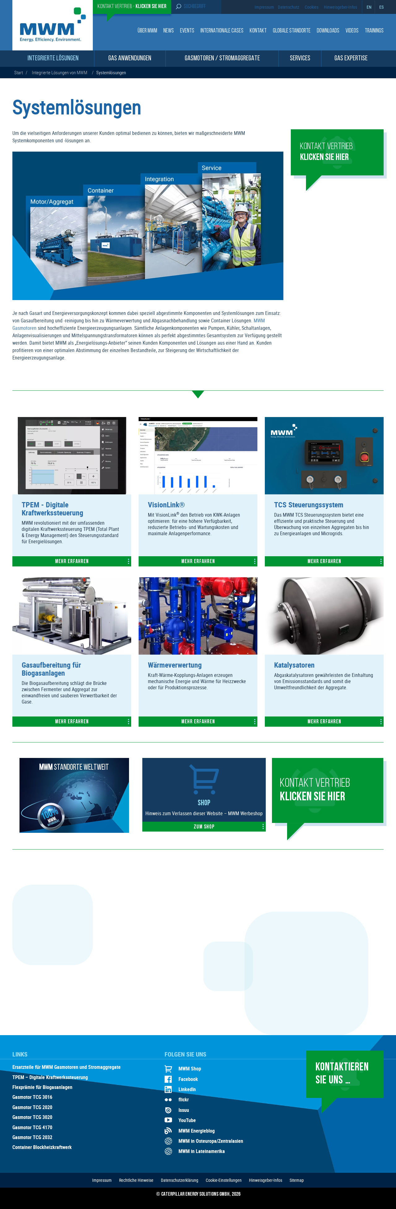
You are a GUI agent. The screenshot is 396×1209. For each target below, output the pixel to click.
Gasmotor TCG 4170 (32, 1128)
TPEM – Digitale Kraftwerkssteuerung (50, 1077)
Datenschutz (288, 7)
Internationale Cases (221, 31)
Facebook (188, 1079)
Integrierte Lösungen (53, 58)
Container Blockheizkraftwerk (42, 1147)
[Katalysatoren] (324, 652)
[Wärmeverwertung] (198, 652)
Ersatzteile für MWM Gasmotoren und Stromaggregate (66, 1067)
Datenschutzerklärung (179, 1180)
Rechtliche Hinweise (136, 1180)
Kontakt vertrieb (326, 152)
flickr (184, 1099)
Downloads (328, 31)
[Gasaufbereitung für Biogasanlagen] (71, 652)
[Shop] (204, 792)
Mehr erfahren (72, 562)
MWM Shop (190, 1068)
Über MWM (147, 31)
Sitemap (297, 1180)
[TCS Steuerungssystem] (324, 492)
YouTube (187, 1120)
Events (187, 31)
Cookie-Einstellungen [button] (224, 1180)
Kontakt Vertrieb (315, 790)
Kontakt (258, 31)
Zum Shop (204, 827)
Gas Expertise (351, 58)
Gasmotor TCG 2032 (32, 1137)
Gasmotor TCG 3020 (32, 1117)
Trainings (374, 31)
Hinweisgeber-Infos (340, 7)
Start (18, 72)
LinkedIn (187, 1089)
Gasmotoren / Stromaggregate (222, 58)
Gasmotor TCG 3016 (32, 1097)
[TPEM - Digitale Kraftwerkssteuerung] (71, 492)
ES (381, 7)
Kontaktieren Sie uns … (342, 1074)
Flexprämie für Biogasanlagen (42, 1087)
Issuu (184, 1110)
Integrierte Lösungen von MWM (59, 72)
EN (369, 7)
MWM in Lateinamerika (202, 1151)
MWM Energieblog (197, 1131)
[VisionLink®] (198, 492)
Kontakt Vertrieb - (131, 7)
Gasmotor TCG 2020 (32, 1107)
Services (300, 58)
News (168, 31)
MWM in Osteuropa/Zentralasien (211, 1141)
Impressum (264, 7)
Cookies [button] (311, 7)
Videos (352, 31)
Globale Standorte (292, 31)
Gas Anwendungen (129, 58)
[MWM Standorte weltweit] (74, 831)
